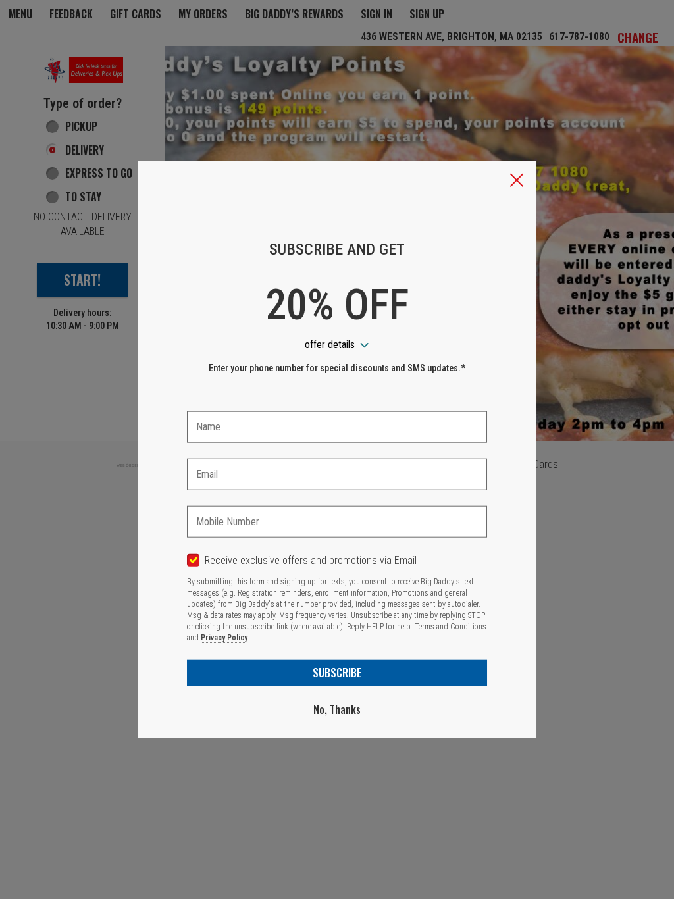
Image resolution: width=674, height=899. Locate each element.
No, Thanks (337, 709)
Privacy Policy (224, 637)
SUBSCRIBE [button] (337, 673)
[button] (516, 182)
